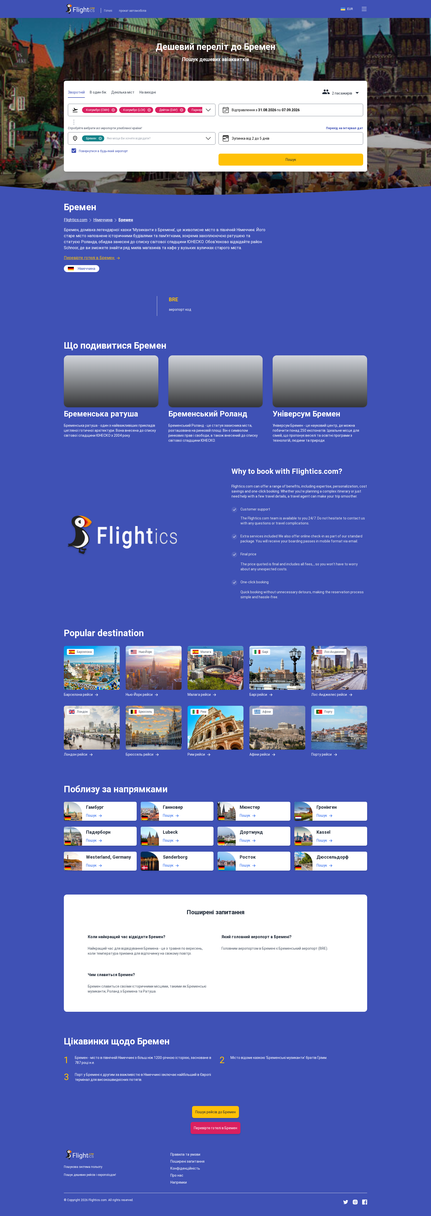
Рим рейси (196, 754)
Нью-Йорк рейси (139, 694)
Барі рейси (258, 694)
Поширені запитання (187, 1161)
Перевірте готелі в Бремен (89, 257)
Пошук (91, 815)
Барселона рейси (78, 694)
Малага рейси (199, 694)
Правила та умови (185, 1154)
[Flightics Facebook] (364, 1202)
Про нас (176, 1175)
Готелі (108, 10)
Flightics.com (75, 219)
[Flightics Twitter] (345, 1202)
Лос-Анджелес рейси (329, 694)
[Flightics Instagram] (355, 1202)
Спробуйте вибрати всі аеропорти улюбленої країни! (105, 128)
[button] (364, 9)
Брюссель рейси (139, 754)
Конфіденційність (185, 1168)
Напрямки (178, 1182)
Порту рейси (321, 754)
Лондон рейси (75, 754)
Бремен (125, 219)
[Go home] (80, 1155)
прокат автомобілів (132, 10)
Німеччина (102, 219)
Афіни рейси (259, 754)
